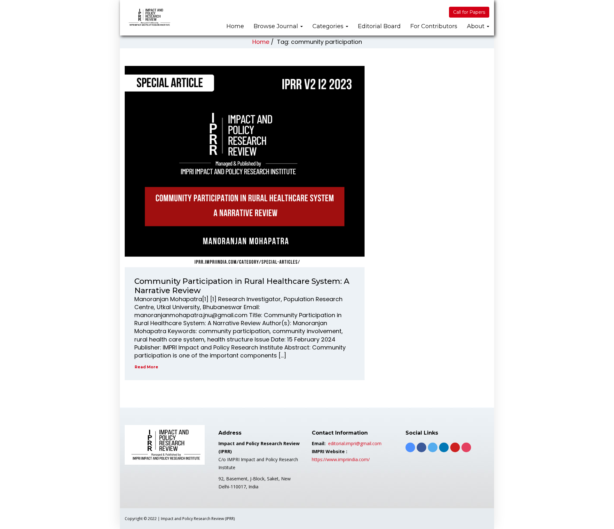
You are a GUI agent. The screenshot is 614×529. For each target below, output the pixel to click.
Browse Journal (277, 26)
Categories (328, 26)
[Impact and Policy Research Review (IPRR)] (148, 17)
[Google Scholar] (410, 447)
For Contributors (433, 26)
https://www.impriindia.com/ (341, 459)
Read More (146, 367)
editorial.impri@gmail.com (355, 443)
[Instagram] (466, 447)
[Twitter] (432, 447)
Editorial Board (379, 26)
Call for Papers (469, 12)
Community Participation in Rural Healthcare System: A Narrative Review (242, 286)
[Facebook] (421, 447)
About (476, 26)
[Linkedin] (444, 447)
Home (235, 26)
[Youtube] (455, 447)
